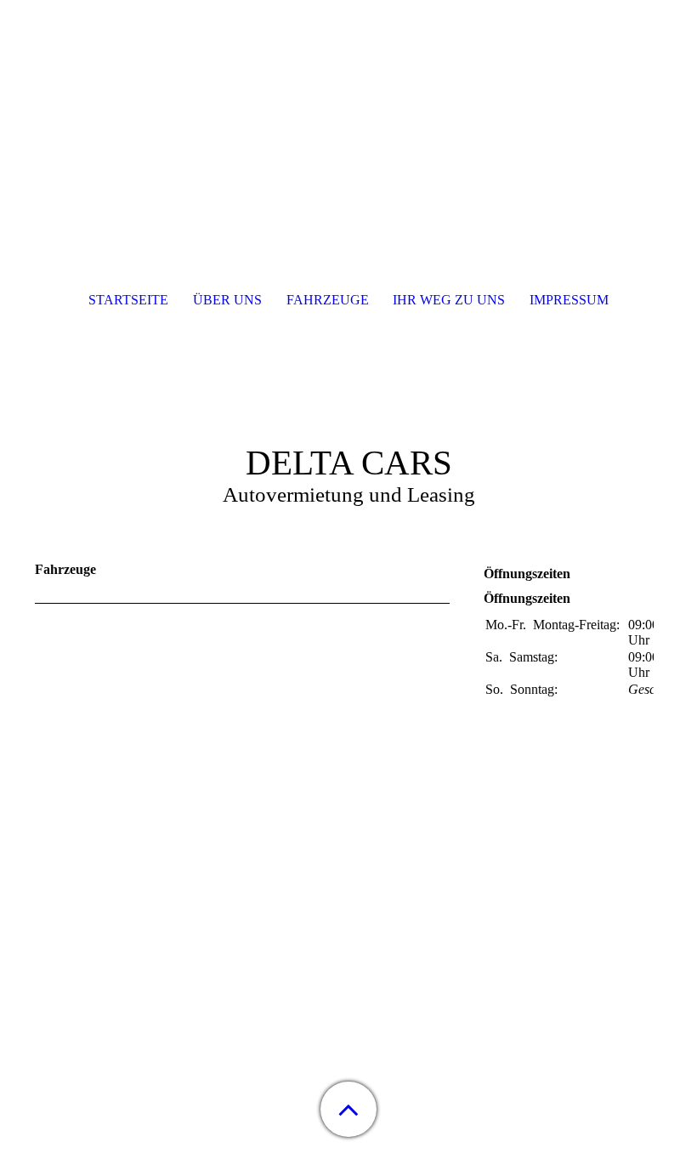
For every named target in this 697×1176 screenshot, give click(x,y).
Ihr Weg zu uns (449, 300)
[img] (348, 106)
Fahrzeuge (327, 300)
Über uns (227, 300)
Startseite (128, 300)
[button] (348, 1109)
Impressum (569, 300)
